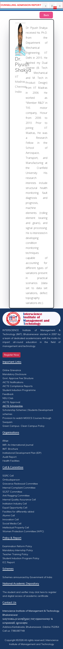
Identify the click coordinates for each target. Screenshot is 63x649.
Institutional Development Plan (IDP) (22, 452)
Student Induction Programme (19, 390)
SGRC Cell (8, 475)
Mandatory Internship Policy (18, 550)
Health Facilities (11, 460)
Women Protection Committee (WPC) (23, 531)
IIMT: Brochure (10, 448)
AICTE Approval (11, 402)
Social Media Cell (12, 523)
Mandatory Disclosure (14, 374)
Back (46, 15)
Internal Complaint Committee (19, 487)
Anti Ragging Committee (16, 495)
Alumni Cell (9, 515)
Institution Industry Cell (15, 503)
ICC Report (9, 562)
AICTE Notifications (13, 382)
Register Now (11, 354)
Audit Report (9, 456)
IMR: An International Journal (18, 444)
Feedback (8, 394)
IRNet (5, 440)
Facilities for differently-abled (18, 511)
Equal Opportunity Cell (15, 507)
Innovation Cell (11, 519)
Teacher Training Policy (15, 554)
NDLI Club (8, 398)
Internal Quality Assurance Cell (19, 499)
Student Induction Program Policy (21, 558)
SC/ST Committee (12, 491)
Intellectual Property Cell (16, 527)
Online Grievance (12, 370)
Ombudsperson (11, 479)
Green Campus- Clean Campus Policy (23, 425)
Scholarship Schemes (14, 410)
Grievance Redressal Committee (20, 483)
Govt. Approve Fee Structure (18, 378)
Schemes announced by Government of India (27, 577)
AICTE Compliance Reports (18, 386)
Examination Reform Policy (17, 546)
